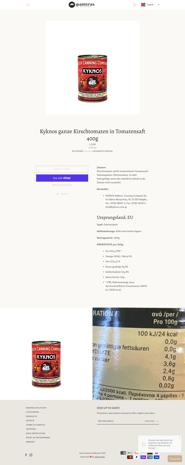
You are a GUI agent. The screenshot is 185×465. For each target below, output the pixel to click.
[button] (149, 5)
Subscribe (150, 421)
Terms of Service (35, 425)
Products (31, 416)
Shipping (88, 151)
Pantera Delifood (36, 408)
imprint (30, 442)
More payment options (62, 185)
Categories (32, 412)
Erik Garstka (100, 457)
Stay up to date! (108, 408)
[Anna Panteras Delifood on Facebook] (26, 454)
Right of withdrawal (38, 438)
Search (30, 421)
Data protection (35, 433)
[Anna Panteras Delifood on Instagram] (30, 454)
